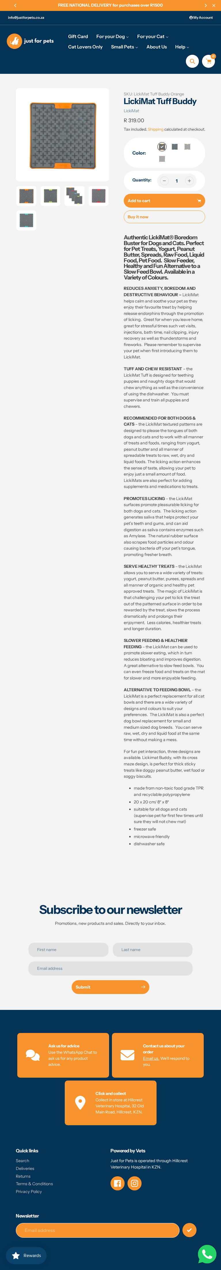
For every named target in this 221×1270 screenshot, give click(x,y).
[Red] (162, 159)
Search (22, 1160)
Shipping (155, 129)
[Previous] (15, 5)
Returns (23, 1176)
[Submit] (189, 1230)
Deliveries (25, 1168)
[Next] (205, 5)
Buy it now (138, 216)
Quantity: (141, 180)
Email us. (151, 1058)
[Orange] (162, 146)
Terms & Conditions (34, 1183)
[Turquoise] (174, 146)
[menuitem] (78, 36)
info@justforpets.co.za (26, 17)
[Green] (187, 146)
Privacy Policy (29, 1191)
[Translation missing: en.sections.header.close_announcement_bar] (214, 5)
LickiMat (131, 110)
